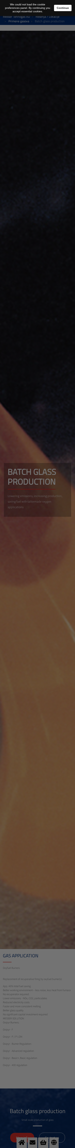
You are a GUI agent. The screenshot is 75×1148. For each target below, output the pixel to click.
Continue (63, 7)
